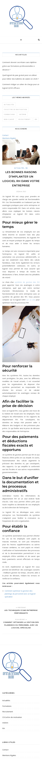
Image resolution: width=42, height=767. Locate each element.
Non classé (9, 119)
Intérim (22, 114)
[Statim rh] (21, 17)
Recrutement (25, 119)
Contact (5, 135)
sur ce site (30, 299)
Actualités (9, 104)
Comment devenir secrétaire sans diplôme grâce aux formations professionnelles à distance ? (19, 66)
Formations (9, 114)
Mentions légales (9, 138)
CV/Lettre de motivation (15, 109)
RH (36, 119)
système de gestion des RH (27, 282)
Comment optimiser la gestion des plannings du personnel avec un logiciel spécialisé (20, 594)
